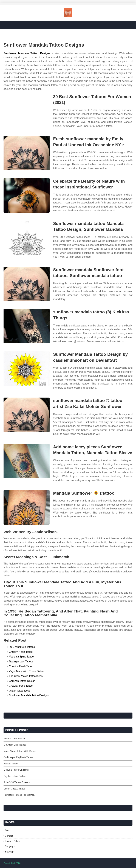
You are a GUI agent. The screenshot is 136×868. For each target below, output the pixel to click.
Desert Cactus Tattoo (14, 788)
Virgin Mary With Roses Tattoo (26, 671)
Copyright (10, 846)
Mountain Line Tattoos (15, 744)
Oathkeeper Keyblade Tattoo (18, 757)
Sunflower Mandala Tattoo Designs (27, 53)
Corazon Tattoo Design (22, 680)
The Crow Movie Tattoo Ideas (26, 675)
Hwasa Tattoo (11, 763)
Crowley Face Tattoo (21, 685)
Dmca (8, 830)
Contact (9, 835)
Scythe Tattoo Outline (15, 776)
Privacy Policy (12, 841)
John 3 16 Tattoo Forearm (17, 782)
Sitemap (9, 851)
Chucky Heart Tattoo (21, 651)
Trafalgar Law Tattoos (21, 661)
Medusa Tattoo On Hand (16, 769)
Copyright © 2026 (12, 863)
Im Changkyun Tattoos (22, 646)
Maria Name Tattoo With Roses (20, 751)
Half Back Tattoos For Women (19, 795)
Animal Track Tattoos (15, 738)
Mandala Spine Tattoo (21, 656)
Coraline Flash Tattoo (21, 666)
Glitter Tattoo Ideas (19, 690)
